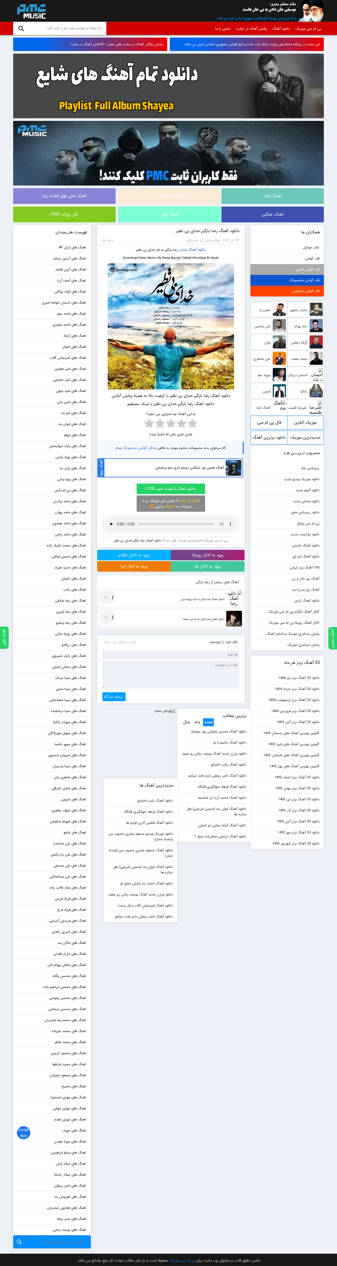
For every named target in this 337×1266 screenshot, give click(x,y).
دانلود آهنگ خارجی (305, 545)
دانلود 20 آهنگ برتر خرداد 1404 (297, 689)
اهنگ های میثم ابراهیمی (68, 1152)
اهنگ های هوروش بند (70, 1197)
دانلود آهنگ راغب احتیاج (228, 764)
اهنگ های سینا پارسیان (69, 766)
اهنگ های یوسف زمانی (69, 1230)
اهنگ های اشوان (74, 347)
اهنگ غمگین (272, 214)
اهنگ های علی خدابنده (69, 843)
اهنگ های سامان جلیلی (69, 667)
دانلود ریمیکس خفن (305, 512)
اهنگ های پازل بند (72, 468)
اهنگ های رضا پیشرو (71, 623)
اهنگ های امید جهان (71, 391)
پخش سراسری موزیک (303, 645)
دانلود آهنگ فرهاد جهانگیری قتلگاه (222, 787)
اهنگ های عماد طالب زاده (67, 887)
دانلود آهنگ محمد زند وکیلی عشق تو (146, 883)
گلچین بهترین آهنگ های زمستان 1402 (291, 733)
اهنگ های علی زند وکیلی (68, 854)
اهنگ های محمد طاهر (70, 1042)
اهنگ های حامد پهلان (70, 512)
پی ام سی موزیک (30, 11)
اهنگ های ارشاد (74, 336)
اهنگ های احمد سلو (71, 313)
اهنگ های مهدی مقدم (70, 1119)
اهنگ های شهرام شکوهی (68, 821)
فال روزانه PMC (64, 214)
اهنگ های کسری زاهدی (69, 932)
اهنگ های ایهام (75, 435)
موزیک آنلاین (305, 422)
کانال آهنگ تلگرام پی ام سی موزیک (294, 611)
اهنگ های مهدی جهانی (69, 1108)
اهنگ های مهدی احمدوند (68, 1097)
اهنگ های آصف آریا (71, 280)
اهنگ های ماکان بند (72, 943)
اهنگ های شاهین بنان (70, 777)
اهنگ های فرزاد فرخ (71, 910)
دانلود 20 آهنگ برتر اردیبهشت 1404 (293, 700)
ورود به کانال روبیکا (207, 555)
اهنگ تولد (169, 214)
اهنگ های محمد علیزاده (69, 1031)
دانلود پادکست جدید (305, 534)
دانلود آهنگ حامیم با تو (229, 742)
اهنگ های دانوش (73, 578)
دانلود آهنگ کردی (306, 600)
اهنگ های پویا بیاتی (71, 479)
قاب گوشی (312, 258)
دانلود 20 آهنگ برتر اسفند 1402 (296, 777)
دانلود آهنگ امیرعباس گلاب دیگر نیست (145, 905)
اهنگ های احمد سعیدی (69, 324)
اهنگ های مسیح (74, 1086)
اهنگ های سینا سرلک (70, 678)
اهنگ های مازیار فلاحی (69, 954)
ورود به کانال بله (208, 566)
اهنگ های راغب (74, 589)
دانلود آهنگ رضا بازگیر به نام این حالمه (204, 619)
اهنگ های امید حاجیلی (69, 380)
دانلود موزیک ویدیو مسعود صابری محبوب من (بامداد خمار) (140, 836)
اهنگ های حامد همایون (69, 523)
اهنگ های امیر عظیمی (70, 369)
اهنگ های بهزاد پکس (70, 457)
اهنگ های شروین (73, 799)
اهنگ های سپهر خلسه (70, 744)
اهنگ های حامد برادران (69, 501)
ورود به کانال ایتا (133, 566)
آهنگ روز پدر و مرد (305, 589)
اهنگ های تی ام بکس (70, 490)
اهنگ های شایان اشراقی (69, 788)
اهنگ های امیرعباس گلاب (68, 358)
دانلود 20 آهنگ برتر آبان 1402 (298, 821)
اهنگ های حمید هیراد (70, 567)
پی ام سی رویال (308, 523)
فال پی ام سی (269, 422)
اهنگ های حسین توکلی (69, 556)
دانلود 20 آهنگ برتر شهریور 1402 (295, 843)
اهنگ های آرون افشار (71, 269)
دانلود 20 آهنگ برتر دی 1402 (298, 799)
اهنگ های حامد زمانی (70, 534)
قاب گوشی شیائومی (305, 291)
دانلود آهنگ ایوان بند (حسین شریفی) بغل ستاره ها (216, 811)
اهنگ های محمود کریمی (68, 1053)
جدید (183, 250)
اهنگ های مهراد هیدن (70, 1141)
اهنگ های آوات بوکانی (70, 291)
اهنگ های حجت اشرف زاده (66, 545)
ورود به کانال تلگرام (134, 555)
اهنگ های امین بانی (71, 402)
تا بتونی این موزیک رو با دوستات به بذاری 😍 (171, 503)
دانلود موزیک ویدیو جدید (301, 479)
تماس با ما (222, 29)
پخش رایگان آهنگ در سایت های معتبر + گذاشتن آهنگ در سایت (116, 44)
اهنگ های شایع (74, 832)
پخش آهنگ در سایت (251, 29)
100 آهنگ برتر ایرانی (304, 567)
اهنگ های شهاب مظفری (68, 810)
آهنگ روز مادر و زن (305, 578)
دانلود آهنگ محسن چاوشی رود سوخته (218, 731)
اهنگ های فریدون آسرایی (67, 921)
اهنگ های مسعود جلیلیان (67, 1075)
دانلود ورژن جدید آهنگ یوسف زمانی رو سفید (214, 753)
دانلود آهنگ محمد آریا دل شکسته (222, 798)
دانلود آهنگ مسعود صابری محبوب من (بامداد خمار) (140, 853)
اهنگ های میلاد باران (71, 1163)
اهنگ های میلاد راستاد (70, 1174)
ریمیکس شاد (310, 468)
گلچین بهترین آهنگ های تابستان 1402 (291, 755)
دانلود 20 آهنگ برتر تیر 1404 (298, 678)
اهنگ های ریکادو (74, 645)
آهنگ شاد (272, 196)
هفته (208, 722)
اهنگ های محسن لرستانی (67, 1009)
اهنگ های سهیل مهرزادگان (67, 733)
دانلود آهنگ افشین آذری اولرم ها (149, 823)
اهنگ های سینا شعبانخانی (67, 700)
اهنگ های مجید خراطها (69, 1064)
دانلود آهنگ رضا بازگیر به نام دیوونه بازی (203, 599)
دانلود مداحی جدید (306, 501)
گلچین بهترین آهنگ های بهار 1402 (294, 766)
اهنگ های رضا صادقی (70, 600)
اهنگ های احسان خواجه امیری (64, 302)
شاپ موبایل (311, 247)
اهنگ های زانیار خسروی (69, 656)
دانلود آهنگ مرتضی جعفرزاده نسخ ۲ (220, 836)
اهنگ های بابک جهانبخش (67, 446)
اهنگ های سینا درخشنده (68, 711)
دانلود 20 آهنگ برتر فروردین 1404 (295, 711)
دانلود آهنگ (281, 29)
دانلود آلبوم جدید (307, 490)
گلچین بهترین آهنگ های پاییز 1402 (293, 744)
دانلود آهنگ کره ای (306, 556)
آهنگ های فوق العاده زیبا (64, 196)
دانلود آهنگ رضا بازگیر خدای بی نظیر (208, 231)
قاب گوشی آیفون (307, 269)
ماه (197, 722)
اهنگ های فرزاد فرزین (70, 898)
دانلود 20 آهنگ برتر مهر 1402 (298, 832)
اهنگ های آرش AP (72, 247)
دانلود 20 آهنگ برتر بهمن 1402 (297, 788)
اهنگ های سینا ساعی (71, 689)
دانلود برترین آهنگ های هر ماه (269, 439)
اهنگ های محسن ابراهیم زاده (64, 987)
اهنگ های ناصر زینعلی (70, 1185)
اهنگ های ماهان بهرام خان (66, 965)
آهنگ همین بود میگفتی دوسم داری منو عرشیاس (189, 467)
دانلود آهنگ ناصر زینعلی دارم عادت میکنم (217, 775)
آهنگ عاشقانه (169, 196)
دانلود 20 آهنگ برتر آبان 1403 (298, 722)
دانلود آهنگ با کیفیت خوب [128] (170, 489)
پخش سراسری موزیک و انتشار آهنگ (292, 634)
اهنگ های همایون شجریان (66, 1208)
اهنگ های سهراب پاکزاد (69, 722)
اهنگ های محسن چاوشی (67, 998)
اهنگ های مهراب (74, 1130)
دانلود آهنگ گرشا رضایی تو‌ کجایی (222, 825)
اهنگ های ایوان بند (72, 424)
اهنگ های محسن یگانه (69, 976)
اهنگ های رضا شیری (71, 611)
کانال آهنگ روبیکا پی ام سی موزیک (294, 623)
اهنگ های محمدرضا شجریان (65, 1020)
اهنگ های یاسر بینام (71, 1219)
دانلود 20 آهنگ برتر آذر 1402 (298, 810)
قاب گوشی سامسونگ (138, 448)
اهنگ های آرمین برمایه (69, 258)
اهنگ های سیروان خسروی (67, 755)
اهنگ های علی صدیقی (70, 865)
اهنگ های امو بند (73, 413)
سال (186, 722)
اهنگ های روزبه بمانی (70, 634)
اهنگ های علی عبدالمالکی (67, 876)
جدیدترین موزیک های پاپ (183, 540)
